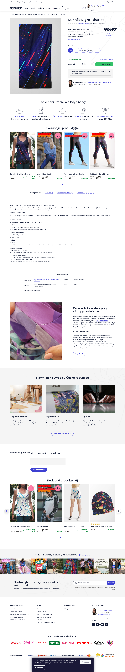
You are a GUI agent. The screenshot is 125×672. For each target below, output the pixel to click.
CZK (111, 2)
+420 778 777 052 (98, 5)
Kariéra (39, 620)
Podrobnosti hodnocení (97, 23)
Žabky (13, 242)
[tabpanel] (22, 156)
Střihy (35, 116)
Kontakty (39, 2)
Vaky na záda (15, 237)
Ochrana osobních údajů (46, 622)
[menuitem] (27, 8)
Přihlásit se (111, 583)
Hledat (83, 8)
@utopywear (106, 624)
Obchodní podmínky (17, 620)
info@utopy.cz (108, 82)
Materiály (19, 116)
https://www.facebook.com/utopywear (98, 624)
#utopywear (86, 555)
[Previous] (6, 511)
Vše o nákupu (42, 611)
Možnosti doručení (107, 60)
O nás (13, 2)
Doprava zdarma (105, 116)
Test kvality (49, 193)
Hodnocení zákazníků (45, 614)
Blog (18, 2)
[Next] (119, 511)
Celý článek (79, 354)
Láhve (13, 240)
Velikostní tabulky (16, 617)
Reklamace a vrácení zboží (19, 614)
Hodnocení (85, 193)
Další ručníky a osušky (18, 235)
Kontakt (13, 609)
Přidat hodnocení (39, 469)
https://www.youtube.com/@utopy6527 (102, 624)
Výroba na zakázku (44, 617)
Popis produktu (35, 193)
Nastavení (39, 667)
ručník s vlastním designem (39, 245)
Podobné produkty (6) (65, 193)
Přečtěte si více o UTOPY (62, 433)
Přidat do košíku (105, 64)
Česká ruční (59, 116)
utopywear (93, 624)
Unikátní (79, 116)
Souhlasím (86, 662)
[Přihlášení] (108, 2)
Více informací (73, 39)
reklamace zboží (102, 321)
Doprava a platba (28, 2)
